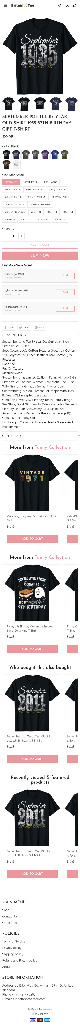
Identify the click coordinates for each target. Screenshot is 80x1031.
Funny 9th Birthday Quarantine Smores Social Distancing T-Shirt (30, 628)
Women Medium (37, 197)
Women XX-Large (40, 204)
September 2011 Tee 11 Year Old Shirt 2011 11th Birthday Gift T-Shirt (29, 738)
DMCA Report (40, 1014)
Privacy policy (11, 948)
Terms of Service (13, 941)
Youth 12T (60, 219)
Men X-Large (12, 189)
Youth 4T (68, 212)
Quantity (8, 229)
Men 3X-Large (57, 189)
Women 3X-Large (15, 212)
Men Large (50, 182)
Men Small (16, 175)
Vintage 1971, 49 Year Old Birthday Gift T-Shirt (31, 518)
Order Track (10, 923)
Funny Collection (52, 447)
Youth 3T (52, 212)
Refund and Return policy (19, 960)
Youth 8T (26, 219)
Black (15, 146)
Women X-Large (14, 204)
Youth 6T (10, 219)
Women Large (60, 197)
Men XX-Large (34, 189)
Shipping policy (12, 954)
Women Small (13, 197)
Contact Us (10, 916)
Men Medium (31, 182)
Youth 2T (36, 212)
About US (8, 967)
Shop (5, 910)
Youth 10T (43, 219)
